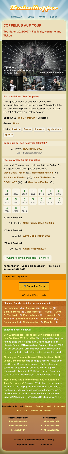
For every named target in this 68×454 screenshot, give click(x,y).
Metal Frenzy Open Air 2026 (38, 223)
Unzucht (50, 315)
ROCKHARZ (10, 182)
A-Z (25, 411)
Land (48, 406)
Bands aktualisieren (18, 426)
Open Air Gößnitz (42, 177)
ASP (47, 312)
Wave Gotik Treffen (14, 173)
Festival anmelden (18, 421)
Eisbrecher (32, 312)
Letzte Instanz (12, 308)
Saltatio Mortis (12, 312)
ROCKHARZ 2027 (32, 149)
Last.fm (16, 129)
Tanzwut (30, 308)
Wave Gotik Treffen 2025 (36, 236)
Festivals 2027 (18, 430)
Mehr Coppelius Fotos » (52, 73)
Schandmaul (11, 322)
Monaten (29, 406)
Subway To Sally (25, 319)
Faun (7, 319)
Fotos (41, 17)
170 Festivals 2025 (50, 430)
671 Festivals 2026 (50, 426)
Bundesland (59, 406)
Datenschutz (46, 445)
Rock (16, 123)
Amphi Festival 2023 (34, 249)
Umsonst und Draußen (40, 411)
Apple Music (54, 129)
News (31, 17)
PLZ (19, 411)
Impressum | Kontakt (26, 445)
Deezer (28, 129)
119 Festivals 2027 (50, 421)
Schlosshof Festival (15, 177)
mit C (21, 118)
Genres (39, 406)
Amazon (39, 129)
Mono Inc (47, 308)
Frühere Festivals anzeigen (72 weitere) (27, 258)
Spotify (8, 135)
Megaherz (49, 322)
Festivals (16, 17)
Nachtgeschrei (31, 322)
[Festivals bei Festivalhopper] (34, 7)
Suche (53, 17)
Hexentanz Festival (42, 173)
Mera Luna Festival (38, 182)
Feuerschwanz (31, 315)
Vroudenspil (46, 319)
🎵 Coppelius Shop (34, 286)
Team (49, 440)
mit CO (31, 118)
